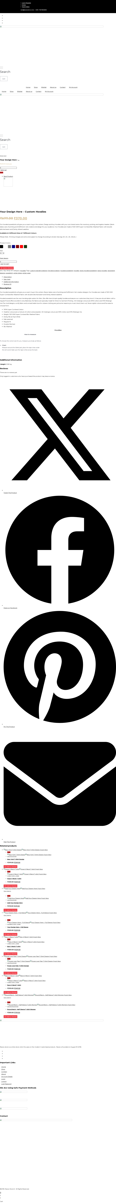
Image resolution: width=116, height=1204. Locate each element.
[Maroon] (17, 246)
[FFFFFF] (21, 246)
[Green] (25, 246)
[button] (5, 70)
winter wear (26, 273)
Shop (36, 87)
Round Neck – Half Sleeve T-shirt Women (21, 1009)
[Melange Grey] (9, 246)
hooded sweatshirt (66, 271)
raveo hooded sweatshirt (88, 271)
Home (28, 87)
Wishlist (43, 87)
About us (53, 87)
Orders (24, 5)
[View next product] (13, 176)
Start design (4, 258)
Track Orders (25, 6)
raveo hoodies (102, 271)
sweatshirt (9, 273)
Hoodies (23, 271)
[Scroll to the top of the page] (0, 1193)
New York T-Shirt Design (15, 859)
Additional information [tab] (11, 282)
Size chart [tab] (7, 279)
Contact (62, 87)
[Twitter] (4, 1058)
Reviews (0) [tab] (7, 284)
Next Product (8, 176)
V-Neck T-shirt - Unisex (13, 875)
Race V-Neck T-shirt (14, 985)
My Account (73, 87)
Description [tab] (8, 277)
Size (1, 251)
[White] (5, 246)
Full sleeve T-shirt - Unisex (13, 924)
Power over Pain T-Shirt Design (18, 966)
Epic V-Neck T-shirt (13, 946)
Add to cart (3, 170)
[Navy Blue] (13, 246)
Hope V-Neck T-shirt (14, 878)
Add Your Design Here (15, 903)
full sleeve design (54, 271)
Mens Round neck (11, 856)
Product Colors (5, 243)
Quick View (44, 850)
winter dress (17, 273)
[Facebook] (4, 23)
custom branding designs (38, 271)
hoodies (76, 271)
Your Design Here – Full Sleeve (17, 927)
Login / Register (26, 3)
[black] (1, 246)
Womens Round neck (12, 1006)
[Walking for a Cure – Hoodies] (8, 186)
